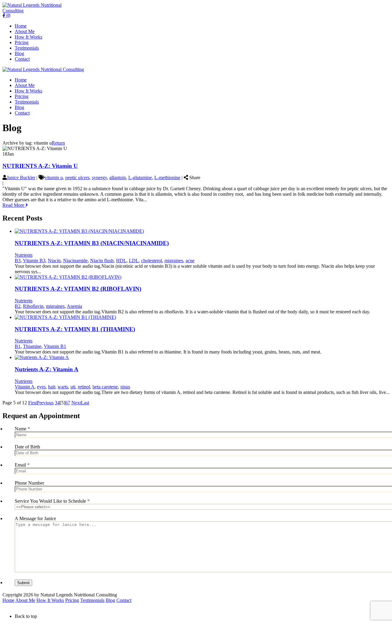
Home (8, 600)
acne (190, 260)
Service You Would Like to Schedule (52, 501)
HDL (121, 260)
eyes (41, 386)
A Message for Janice (35, 518)
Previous (45, 402)
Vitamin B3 (34, 260)
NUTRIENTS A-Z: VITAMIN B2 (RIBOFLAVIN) (78, 289)
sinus (125, 386)
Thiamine (32, 346)
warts (63, 386)
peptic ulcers (77, 177)
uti (72, 386)
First (32, 402)
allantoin (117, 177)
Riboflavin (33, 306)
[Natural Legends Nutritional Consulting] (41, 10)
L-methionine (167, 177)
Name (22, 428)
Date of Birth (27, 446)
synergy (99, 177)
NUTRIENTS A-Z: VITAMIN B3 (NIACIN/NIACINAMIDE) (92, 243)
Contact (123, 600)
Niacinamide (75, 260)
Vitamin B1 (55, 346)
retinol (84, 386)
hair (51, 386)
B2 (18, 306)
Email (22, 464)
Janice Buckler (21, 177)
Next (76, 402)
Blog (110, 600)
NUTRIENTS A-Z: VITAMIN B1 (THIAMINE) (75, 329)
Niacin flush (102, 260)
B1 (18, 346)
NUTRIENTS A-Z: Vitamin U (40, 166)
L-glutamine (140, 177)
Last (85, 402)
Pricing (72, 600)
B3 (18, 260)
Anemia (74, 306)
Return (58, 143)
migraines (173, 260)
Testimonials (92, 600)
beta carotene (105, 386)
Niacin (54, 260)
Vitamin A (25, 386)
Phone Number (29, 483)
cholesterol (151, 260)
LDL (134, 260)
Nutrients (23, 255)
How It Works (50, 600)
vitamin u (54, 177)
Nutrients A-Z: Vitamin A (46, 369)
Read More (13, 205)
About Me (25, 600)
